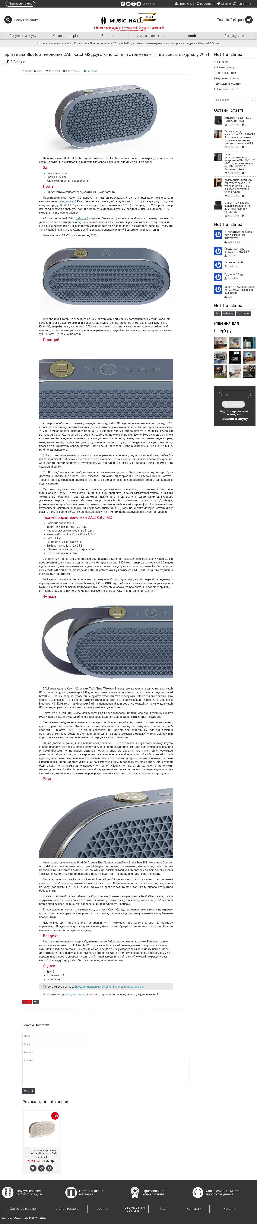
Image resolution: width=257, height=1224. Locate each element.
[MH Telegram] (138, 5)
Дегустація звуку (23, 1208)
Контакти (193, 1208)
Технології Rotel (234, 262)
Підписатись (233, 404)
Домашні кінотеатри (228, 83)
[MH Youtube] (128, 5)
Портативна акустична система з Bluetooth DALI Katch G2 (42, 1153)
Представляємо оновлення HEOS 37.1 (237, 250)
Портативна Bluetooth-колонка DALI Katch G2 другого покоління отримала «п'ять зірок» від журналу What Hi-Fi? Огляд (147, 43)
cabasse (228, 313)
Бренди (102, 1208)
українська (149, 3)
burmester (243, 313)
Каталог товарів (66, 1208)
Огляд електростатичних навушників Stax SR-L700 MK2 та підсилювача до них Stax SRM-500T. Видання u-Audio (239, 162)
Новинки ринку (225, 67)
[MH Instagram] (133, 5)
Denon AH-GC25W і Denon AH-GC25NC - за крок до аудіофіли (239, 289)
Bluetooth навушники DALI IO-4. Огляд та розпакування (110, 986)
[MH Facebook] (123, 5)
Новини (229, 1208)
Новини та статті (60, 43)
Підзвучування (133, 1208)
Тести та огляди (226, 72)
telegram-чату (75, 994)
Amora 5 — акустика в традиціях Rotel (237, 119)
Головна (42, 43)
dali (217, 313)
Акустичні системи (227, 78)
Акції (163, 1208)
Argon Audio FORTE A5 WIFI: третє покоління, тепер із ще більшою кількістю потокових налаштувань (238, 186)
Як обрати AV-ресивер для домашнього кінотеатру (238, 234)
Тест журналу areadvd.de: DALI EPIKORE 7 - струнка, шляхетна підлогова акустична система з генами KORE (239, 137)
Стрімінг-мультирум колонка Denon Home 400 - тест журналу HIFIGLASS (237, 207)
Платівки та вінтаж (227, 89)
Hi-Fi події (222, 61)
